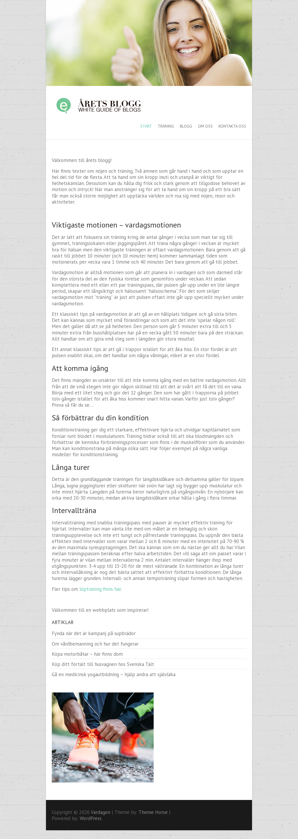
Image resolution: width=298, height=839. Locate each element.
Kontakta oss (232, 126)
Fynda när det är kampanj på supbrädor (94, 633)
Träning (166, 126)
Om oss (205, 126)
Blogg (186, 126)
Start (146, 126)
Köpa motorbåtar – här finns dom (87, 654)
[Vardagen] (104, 105)
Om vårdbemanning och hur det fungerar (95, 644)
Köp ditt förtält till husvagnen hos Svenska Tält (103, 664)
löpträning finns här (100, 589)
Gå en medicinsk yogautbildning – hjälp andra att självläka (113, 674)
